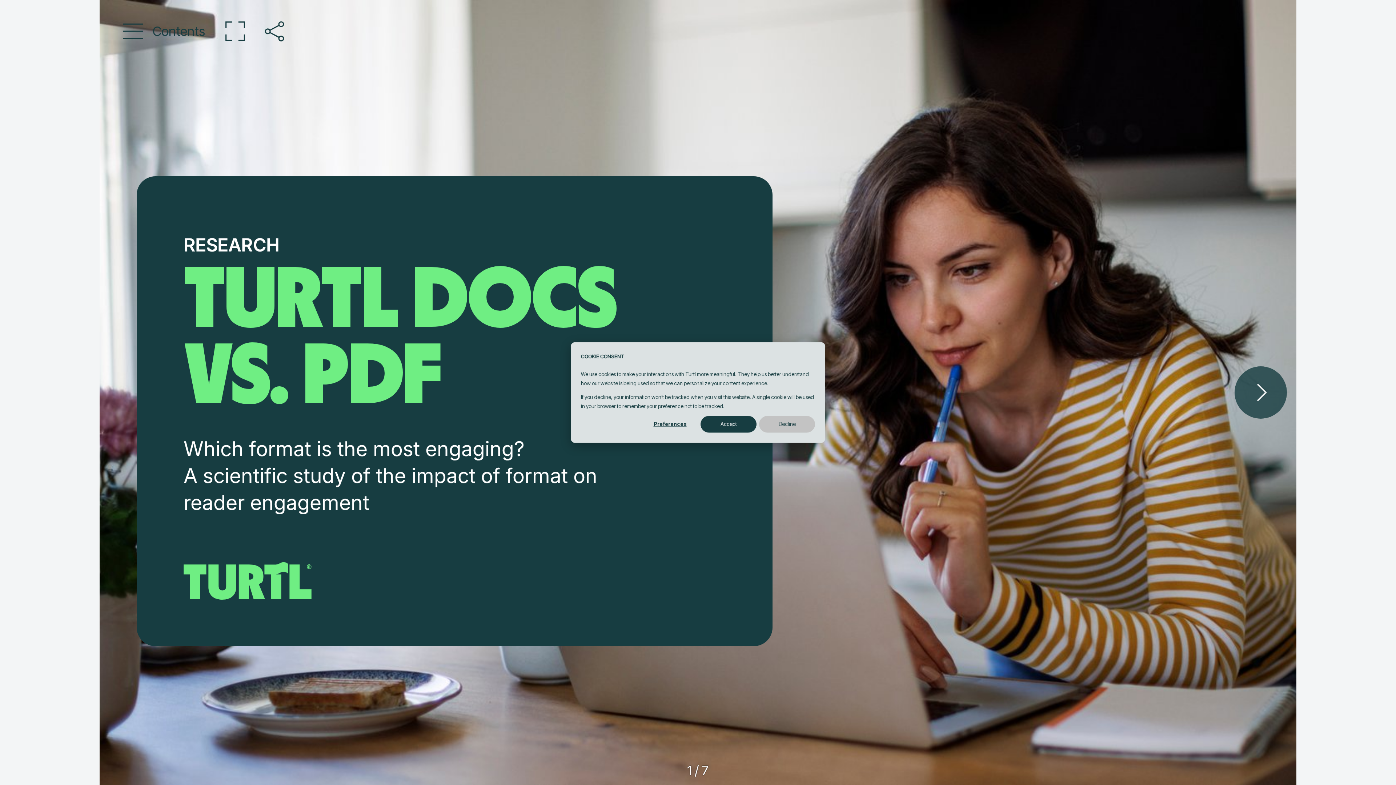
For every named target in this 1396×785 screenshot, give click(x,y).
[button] (164, 31)
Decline (787, 424)
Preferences (670, 424)
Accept (729, 424)
